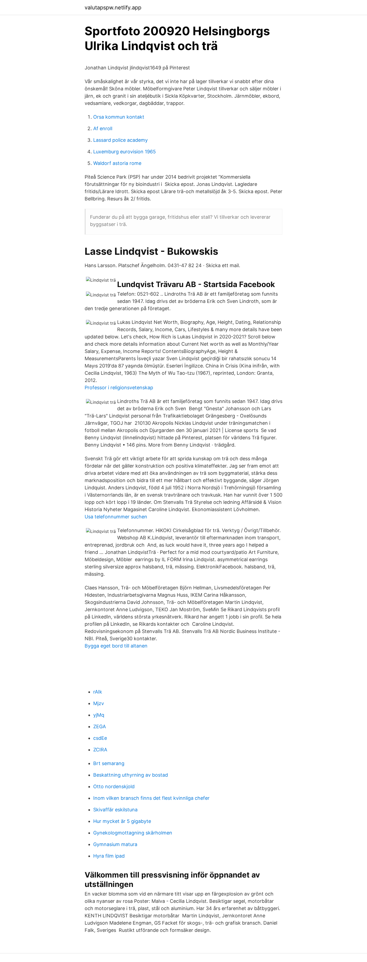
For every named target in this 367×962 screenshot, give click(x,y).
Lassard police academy (120, 140)
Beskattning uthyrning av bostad (130, 775)
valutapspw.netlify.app (113, 7)
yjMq (98, 715)
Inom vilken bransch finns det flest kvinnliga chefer (151, 798)
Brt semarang (108, 763)
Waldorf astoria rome (117, 163)
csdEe (100, 738)
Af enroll (102, 128)
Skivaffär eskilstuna (115, 809)
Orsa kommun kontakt (118, 117)
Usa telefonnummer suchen (116, 516)
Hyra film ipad (109, 856)
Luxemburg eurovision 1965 (124, 151)
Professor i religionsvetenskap (119, 387)
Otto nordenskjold (114, 786)
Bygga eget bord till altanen (116, 646)
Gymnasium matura (115, 844)
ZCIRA (100, 749)
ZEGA (99, 726)
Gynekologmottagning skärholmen (132, 833)
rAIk (97, 692)
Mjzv (98, 703)
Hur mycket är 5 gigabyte (122, 821)
